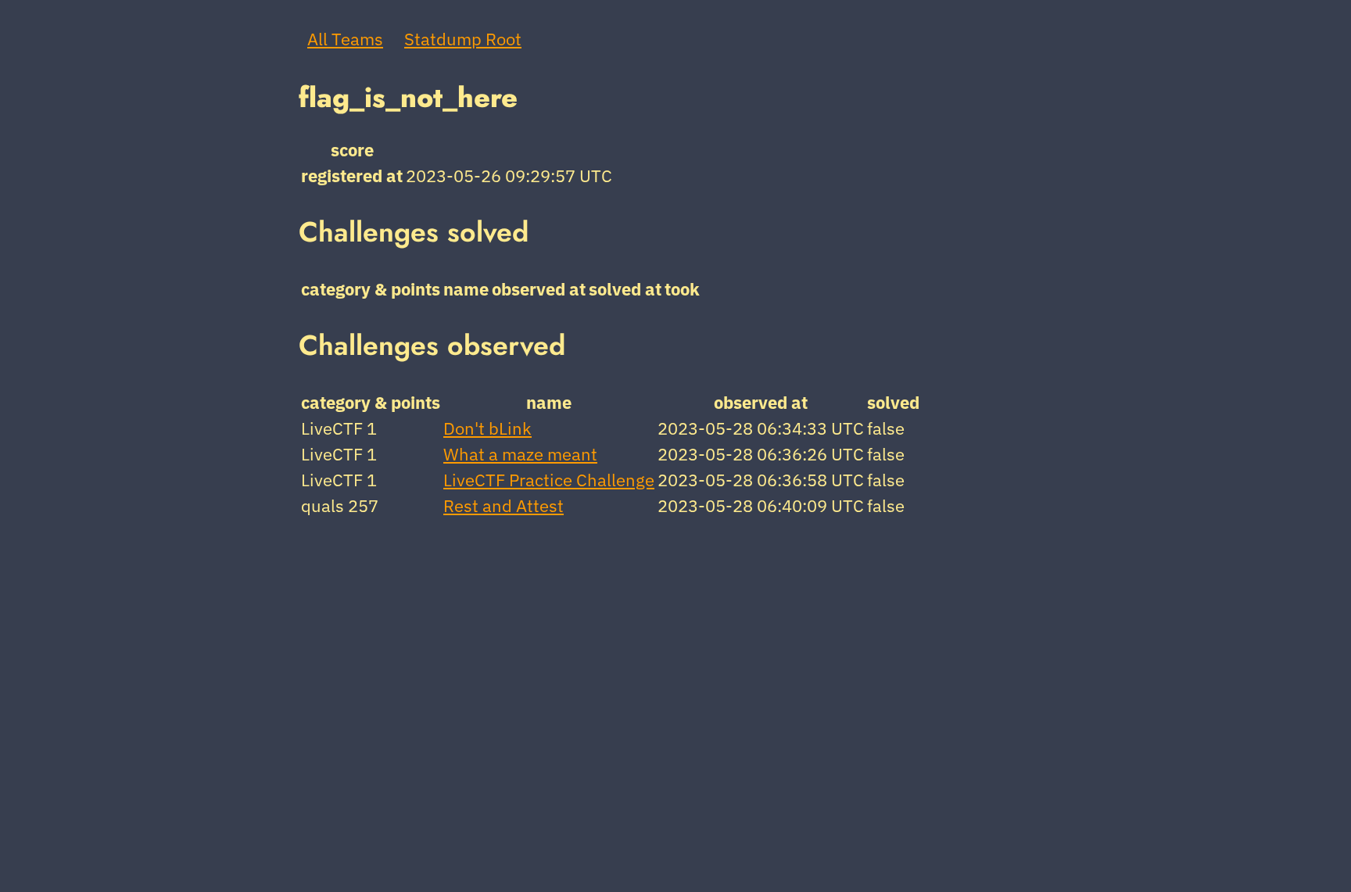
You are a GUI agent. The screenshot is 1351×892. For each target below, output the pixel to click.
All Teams (345, 38)
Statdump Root (462, 38)
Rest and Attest (503, 505)
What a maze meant (520, 453)
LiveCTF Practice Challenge (548, 479)
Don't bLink (487, 428)
